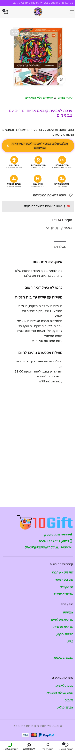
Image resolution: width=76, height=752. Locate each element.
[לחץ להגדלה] (61, 79)
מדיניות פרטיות (63, 627)
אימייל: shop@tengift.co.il (47, 547)
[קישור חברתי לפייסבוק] (61, 228)
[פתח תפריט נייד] (71, 12)
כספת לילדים (64, 686)
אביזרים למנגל (63, 594)
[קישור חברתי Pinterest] (51, 228)
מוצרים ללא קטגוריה (38, 98)
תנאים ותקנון (64, 634)
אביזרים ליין (65, 707)
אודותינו (68, 612)
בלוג (70, 641)
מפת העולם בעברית (59, 693)
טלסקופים (66, 587)
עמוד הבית (65, 98)
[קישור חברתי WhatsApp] (47, 228)
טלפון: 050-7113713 (54, 541)
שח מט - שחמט (62, 572)
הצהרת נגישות (63, 658)
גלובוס (68, 700)
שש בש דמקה (64, 580)
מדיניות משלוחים (62, 620)
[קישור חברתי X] (56, 228)
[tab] (60, 246)
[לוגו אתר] (38, 12)
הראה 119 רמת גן (56, 535)
